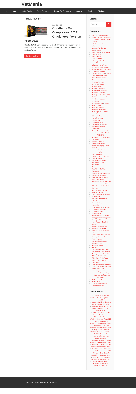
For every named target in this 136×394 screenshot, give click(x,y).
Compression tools (98, 82)
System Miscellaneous (99, 241)
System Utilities (97, 243)
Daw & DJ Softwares (62, 11)
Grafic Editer (96, 128)
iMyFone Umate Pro (98, 141)
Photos (104, 201)
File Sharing (96, 120)
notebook (100, 184)
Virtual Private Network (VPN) (101, 264)
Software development (99, 226)
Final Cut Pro (96, 124)
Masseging (95, 171)
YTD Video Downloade (99, 283)
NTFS (94, 35)
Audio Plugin (27, 11)
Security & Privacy (98, 220)
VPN (93, 266)
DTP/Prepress (96, 112)
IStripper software (97, 158)
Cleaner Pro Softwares (99, 75)
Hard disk (95, 137)
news (93, 184)
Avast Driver (96, 63)
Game (104, 124)
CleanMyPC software (99, 78)
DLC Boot (95, 97)
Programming (96, 213)
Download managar (98, 99)
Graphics (107, 131)
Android (79, 11)
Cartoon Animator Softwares (101, 69)
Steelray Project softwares (100, 237)
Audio (99, 50)
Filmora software (97, 122)
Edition (105, 112)
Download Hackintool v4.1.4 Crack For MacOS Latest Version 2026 (101, 308)
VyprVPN (108, 266)
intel (107, 145)
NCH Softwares (105, 182)
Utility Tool (95, 258)
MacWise (102, 169)
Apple (93, 50)
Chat (103, 73)
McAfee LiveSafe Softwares (101, 173)
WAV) (93, 268)
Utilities (94, 256)
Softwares (95, 228)
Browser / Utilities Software (101, 67)
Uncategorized (96, 254)
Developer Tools (104, 95)
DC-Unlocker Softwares (99, 90)
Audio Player (96, 52)
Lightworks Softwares (99, 160)
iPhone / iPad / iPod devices (101, 156)
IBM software (96, 139)
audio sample (96, 56)
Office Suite (95, 186)
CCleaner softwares (98, 71)
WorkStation (96, 281)
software (94, 224)
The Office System (98, 249)
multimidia (95, 182)
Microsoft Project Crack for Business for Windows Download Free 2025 (101, 364)
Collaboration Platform (99, 80)
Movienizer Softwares (99, 175)
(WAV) (94, 37)
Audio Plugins (96, 54)
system (99, 239)
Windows (101, 11)
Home (5, 11)
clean (109, 73)
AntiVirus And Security (99, 48)
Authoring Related (98, 61)
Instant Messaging (98, 145)
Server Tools (96, 222)
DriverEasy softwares (99, 109)
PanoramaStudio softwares (101, 194)
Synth (90, 11)
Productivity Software (99, 209)
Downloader (96, 101)
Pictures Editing (97, 203)
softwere (103, 228)
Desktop (94, 95)
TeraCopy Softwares (98, 245)
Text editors (95, 247)
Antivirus (94, 46)
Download (103, 97)
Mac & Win (95, 165)
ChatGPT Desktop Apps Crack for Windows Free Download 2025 (101, 336)
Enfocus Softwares (98, 116)
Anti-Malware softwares (99, 44)
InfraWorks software (98, 143)
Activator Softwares (104, 37)
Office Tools (105, 186)
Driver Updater (96, 105)
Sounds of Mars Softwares (100, 230)
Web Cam (100, 268)
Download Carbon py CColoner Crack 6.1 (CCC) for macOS (100, 298)
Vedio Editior (96, 260)
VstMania (31, 4)
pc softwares (96, 196)
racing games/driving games (101, 218)
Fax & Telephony (97, 118)
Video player (96, 262)
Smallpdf (105, 222)
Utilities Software (104, 256)
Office (107, 184)
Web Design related (98, 271)
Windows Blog (104, 273)
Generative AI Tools (98, 126)
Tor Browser (96, 252)
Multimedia (100, 179)
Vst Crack (100, 266)
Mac (14, 11)
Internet (94, 148)
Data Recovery (97, 86)
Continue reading (32, 56)
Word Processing (97, 279)
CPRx (102, 84)
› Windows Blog (103, 35)
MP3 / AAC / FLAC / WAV (100, 177)
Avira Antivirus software (99, 65)
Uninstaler (106, 254)
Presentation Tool (97, 207)
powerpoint (95, 205)
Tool (107, 249)
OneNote (95, 188)
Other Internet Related (99, 190)
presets (107, 207)
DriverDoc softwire (98, 107)
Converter (95, 84)
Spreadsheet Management (101, 235)
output (101, 192)
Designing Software (98, 92)
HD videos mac (105, 137)
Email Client (96, 114)
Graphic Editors (97, 131)
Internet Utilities (97, 154)
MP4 (93, 179)
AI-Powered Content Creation (101, 39)
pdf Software (96, 201)
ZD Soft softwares (98, 285)
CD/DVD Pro (96, 73)
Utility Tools (104, 258)
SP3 (93, 232)
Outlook (94, 192)
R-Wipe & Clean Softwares (100, 215)
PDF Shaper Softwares (99, 198)
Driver (107, 103)
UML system (106, 252)
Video (104, 260)
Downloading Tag (97, 103)
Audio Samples (43, 11)
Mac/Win (94, 169)
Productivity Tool (97, 211)
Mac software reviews (99, 167)
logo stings (95, 162)
